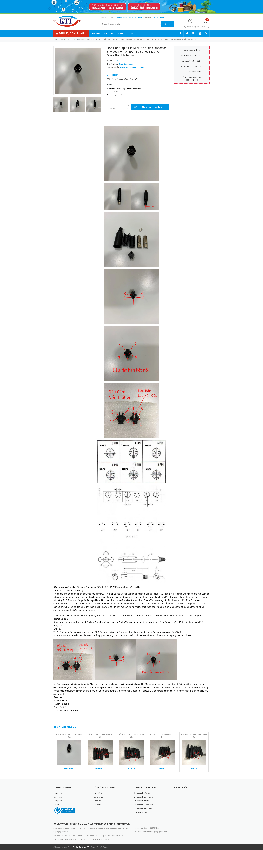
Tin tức (130, 33)
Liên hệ (120, 33)
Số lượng (111, 108)
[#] (131, 7)
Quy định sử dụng (141, 812)
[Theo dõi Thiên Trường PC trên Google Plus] (193, 33)
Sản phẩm (108, 33)
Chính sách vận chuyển (144, 797)
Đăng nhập (186, 26)
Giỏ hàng (98, 804)
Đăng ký (195, 26)
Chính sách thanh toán (143, 804)
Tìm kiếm (98, 793)
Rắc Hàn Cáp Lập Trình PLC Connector (83, 39)
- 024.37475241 (135, 17)
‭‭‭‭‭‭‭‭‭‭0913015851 (158, 17)
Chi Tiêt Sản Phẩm (61, 122)
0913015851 (122, 17)
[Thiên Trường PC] (67, 21)
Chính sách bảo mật (142, 793)
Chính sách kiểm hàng (143, 808)
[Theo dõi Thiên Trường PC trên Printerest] (206, 33)
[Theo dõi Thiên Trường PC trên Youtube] (200, 33)
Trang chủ (57, 793)
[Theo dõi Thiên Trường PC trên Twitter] (187, 33)
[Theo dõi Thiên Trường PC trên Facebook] (180, 33)
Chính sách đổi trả (141, 801)
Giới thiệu (96, 33)
